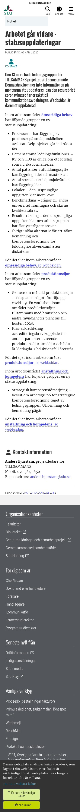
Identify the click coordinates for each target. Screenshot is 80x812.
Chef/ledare (14, 580)
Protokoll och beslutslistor (25, 746)
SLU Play (12, 676)
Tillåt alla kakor (21, 805)
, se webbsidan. (32, 362)
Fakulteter (13, 524)
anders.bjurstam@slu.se (50, 477)
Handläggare (15, 604)
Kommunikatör (17, 612)
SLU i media (14, 668)
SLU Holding (15, 555)
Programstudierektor (21, 628)
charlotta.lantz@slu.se (39, 492)
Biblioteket (14, 532)
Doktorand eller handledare (25, 588)
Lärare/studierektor (20, 620)
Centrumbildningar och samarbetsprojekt (36, 540)
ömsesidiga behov (56, 115)
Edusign (12, 738)
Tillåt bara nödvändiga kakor (21, 794)
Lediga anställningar (21, 660)
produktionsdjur (55, 274)
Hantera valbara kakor (19, 784)
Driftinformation (17, 652)
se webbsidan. (33, 265)
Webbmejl (13, 723)
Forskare (12, 596)
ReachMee (13, 730)
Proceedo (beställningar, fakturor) (30, 701)
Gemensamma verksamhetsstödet (31, 548)
